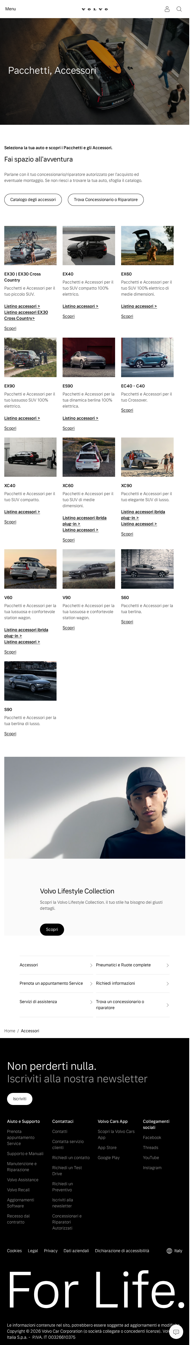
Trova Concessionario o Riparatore (106, 199)
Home (9, 1031)
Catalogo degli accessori (33, 199)
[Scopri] (30, 248)
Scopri (10, 328)
